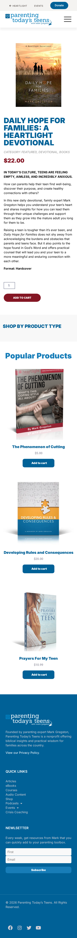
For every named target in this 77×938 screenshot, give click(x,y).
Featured (29, 152)
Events (10, 808)
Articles (11, 781)
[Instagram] (19, 927)
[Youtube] (38, 927)
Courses (11, 790)
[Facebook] (10, 927)
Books (64, 152)
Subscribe (38, 870)
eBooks (11, 785)
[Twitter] (29, 927)
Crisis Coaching (17, 812)
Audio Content (16, 794)
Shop (9, 799)
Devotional (48, 152)
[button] (67, 20)
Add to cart (22, 297)
